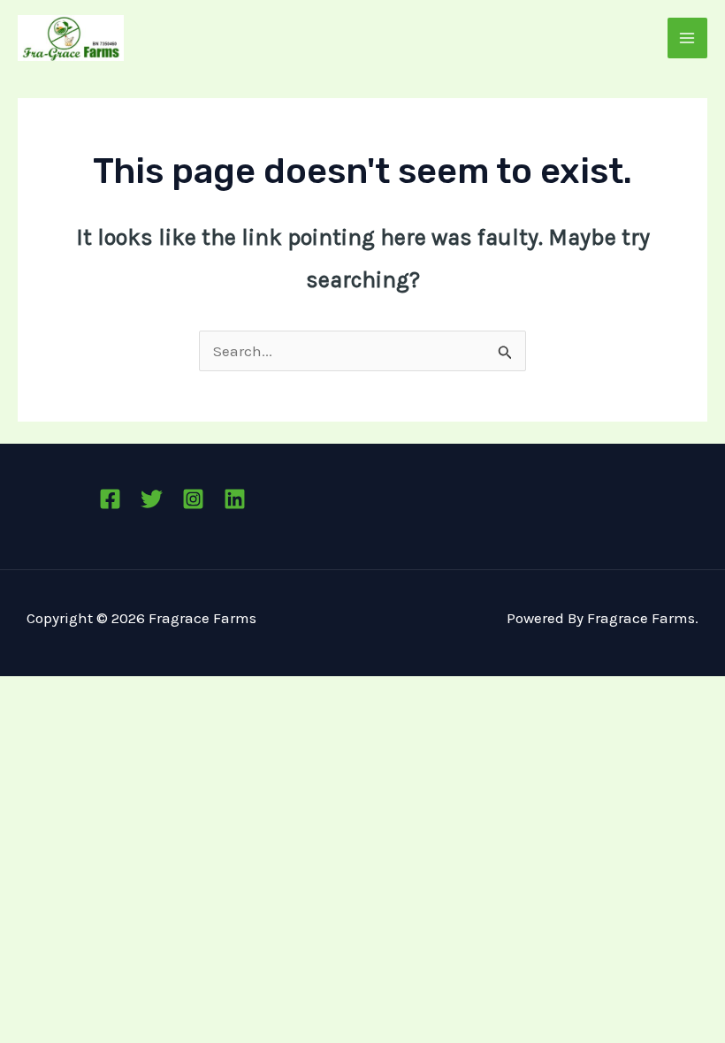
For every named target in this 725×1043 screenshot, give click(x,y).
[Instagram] (193, 499)
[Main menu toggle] (688, 38)
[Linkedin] (235, 499)
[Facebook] (110, 499)
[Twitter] (152, 499)
